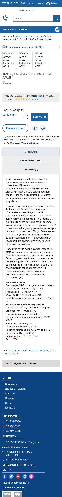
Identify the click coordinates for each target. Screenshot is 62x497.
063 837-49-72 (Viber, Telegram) (22, 442)
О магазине (11, 384)
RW (47, 350)
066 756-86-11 (13, 426)
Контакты (10, 407)
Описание (31, 151)
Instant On (34, 350)
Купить (37, 117)
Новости (9, 398)
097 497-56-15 (13, 431)
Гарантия (10, 393)
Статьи (9, 403)
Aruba (25, 350)
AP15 (42, 350)
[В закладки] (35, 128)
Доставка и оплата (15, 388)
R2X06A (12, 353)
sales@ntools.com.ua (17, 447)
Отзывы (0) (31, 169)
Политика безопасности (15, 482)
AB (18, 353)
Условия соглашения (13, 487)
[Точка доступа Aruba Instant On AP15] (31, 47)
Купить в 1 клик (15, 128)
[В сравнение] (43, 128)
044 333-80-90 (13, 421)
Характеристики (31, 160)
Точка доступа (15, 350)
